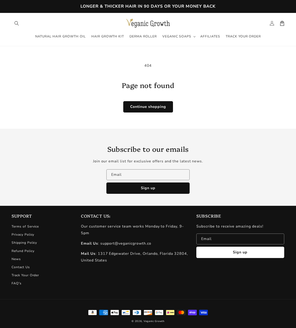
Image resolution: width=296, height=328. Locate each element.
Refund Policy (23, 251)
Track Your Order (25, 275)
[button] (17, 23)
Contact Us (21, 267)
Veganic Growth (154, 321)
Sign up (148, 188)
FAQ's (17, 283)
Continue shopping (148, 106)
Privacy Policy (23, 234)
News (16, 259)
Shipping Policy (24, 242)
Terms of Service (25, 226)
